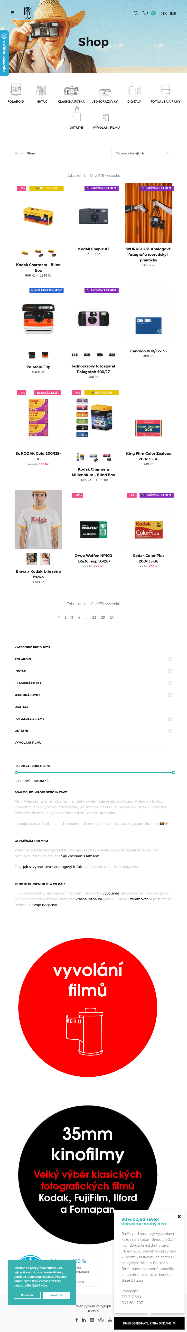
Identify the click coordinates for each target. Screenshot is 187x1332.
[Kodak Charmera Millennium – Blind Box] (93, 417)
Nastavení (27, 1295)
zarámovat (139, 899)
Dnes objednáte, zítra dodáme (147, 1323)
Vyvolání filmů (28, 742)
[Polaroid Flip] (38, 315)
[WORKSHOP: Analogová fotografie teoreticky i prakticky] (148, 213)
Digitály (21, 707)
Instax (20, 671)
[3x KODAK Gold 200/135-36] (38, 417)
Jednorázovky (27, 695)
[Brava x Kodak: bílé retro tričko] (38, 520)
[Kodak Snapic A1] (93, 213)
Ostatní (21, 731)
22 (94, 617)
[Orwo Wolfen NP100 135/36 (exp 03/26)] (93, 520)
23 (103, 617)
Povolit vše (56, 1295)
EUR (173, 13)
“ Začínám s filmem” (80, 856)
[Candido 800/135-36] (148, 315)
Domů (19, 153)
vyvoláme (111, 893)
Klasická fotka (28, 683)
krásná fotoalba (88, 899)
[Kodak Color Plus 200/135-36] (148, 520)
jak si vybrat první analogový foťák (52, 867)
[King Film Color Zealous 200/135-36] (148, 417)
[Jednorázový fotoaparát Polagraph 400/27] (93, 315)
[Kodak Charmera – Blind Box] (38, 213)
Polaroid (23, 659)
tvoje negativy (44, 905)
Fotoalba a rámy (30, 719)
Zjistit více (39, 1285)
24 (112, 617)
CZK (164, 13)
